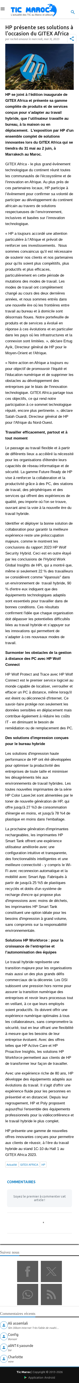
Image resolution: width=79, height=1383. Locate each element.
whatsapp (27, 1294)
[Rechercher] (72, 12)
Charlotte (15, 1357)
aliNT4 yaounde (20, 1346)
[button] (72, 39)
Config (13, 1335)
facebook (27, 1271)
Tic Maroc (23, 1371)
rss (51, 1294)
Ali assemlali (18, 1323)
